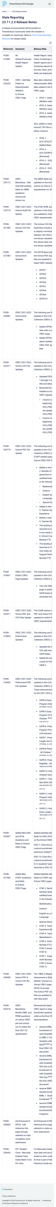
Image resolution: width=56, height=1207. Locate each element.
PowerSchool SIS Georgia (21, 4)
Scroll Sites (6, 1203)
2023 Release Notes (19, 11)
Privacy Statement (8, 1196)
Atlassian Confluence (20, 1203)
